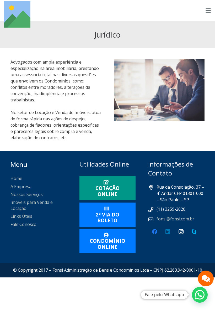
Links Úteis (21, 216)
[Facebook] (154, 231)
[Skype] (194, 231)
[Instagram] (180, 231)
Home (16, 178)
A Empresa (20, 186)
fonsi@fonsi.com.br (175, 219)
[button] (208, 10)
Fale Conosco (23, 224)
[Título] (17, 14)
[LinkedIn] (167, 231)
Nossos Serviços (26, 194)
